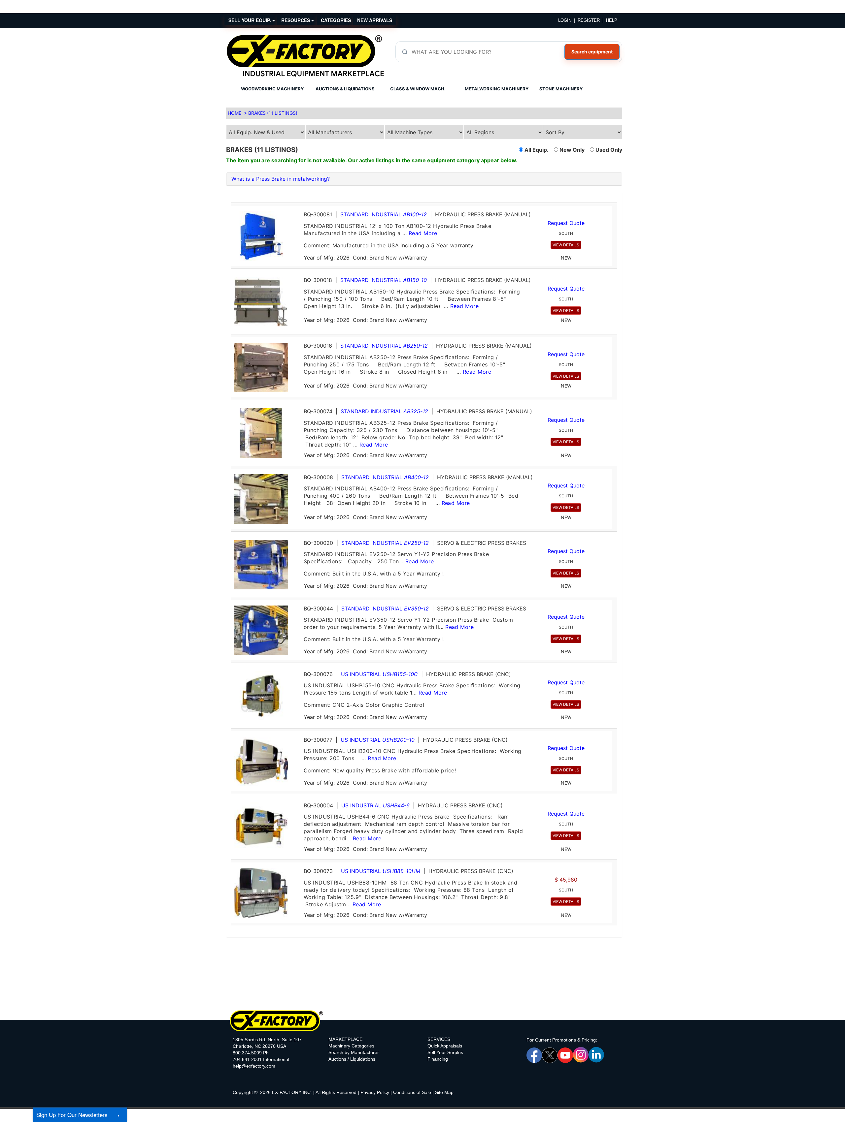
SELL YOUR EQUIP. (250, 20)
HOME (234, 113)
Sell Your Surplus (445, 1052)
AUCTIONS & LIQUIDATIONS (345, 88)
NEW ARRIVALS (374, 20)
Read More (423, 233)
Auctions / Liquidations (351, 1059)
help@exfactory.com (254, 1066)
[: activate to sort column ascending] (421, 200)
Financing (437, 1059)
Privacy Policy (374, 1092)
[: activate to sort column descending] (614, 200)
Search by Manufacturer (353, 1052)
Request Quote (566, 223)
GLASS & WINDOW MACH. (418, 88)
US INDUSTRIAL (379, 674)
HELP (611, 20)
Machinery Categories (351, 1045)
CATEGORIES (336, 20)
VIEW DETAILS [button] (566, 244)
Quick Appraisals (444, 1045)
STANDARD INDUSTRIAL (383, 214)
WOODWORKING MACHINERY (272, 88)
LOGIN (564, 20)
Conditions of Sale (412, 1092)
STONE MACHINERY (561, 88)
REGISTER (589, 20)
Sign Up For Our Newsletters (72, 1114)
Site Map (444, 1092)
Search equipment (592, 51)
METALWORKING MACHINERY (496, 88)
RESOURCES (296, 20)
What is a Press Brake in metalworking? (280, 178)
